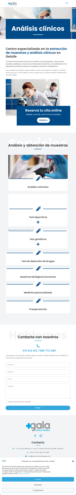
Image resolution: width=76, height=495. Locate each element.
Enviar (37, 408)
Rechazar (38, 485)
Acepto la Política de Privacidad (19, 402)
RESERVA (43, 120)
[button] (73, 461)
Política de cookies (24, 473)
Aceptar (38, 479)
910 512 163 (30, 350)
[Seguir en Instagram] (40, 435)
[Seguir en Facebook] (35, 435)
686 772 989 (47, 350)
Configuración (38, 490)
